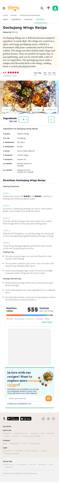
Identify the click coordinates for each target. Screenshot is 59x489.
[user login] (55, 8)
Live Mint (33, 464)
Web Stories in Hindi (20, 433)
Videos (7, 436)
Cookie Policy (18, 451)
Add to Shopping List (51, 119)
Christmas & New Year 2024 (31, 436)
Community (34, 433)
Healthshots (9, 467)
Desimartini (42, 464)
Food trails (15, 436)
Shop (42, 433)
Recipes (14, 15)
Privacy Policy (7, 451)
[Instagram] (53, 419)
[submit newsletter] (49, 398)
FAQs (24, 443)
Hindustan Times (8, 464)
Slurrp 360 (50, 433)
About (5, 443)
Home (5, 15)
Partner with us (34, 443)
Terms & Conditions (32, 451)
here (29, 404)
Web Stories (7, 433)
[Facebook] (43, 419)
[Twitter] (48, 419)
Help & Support (15, 443)
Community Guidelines (12, 453)
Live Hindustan (22, 464)
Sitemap (44, 451)
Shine (51, 464)
